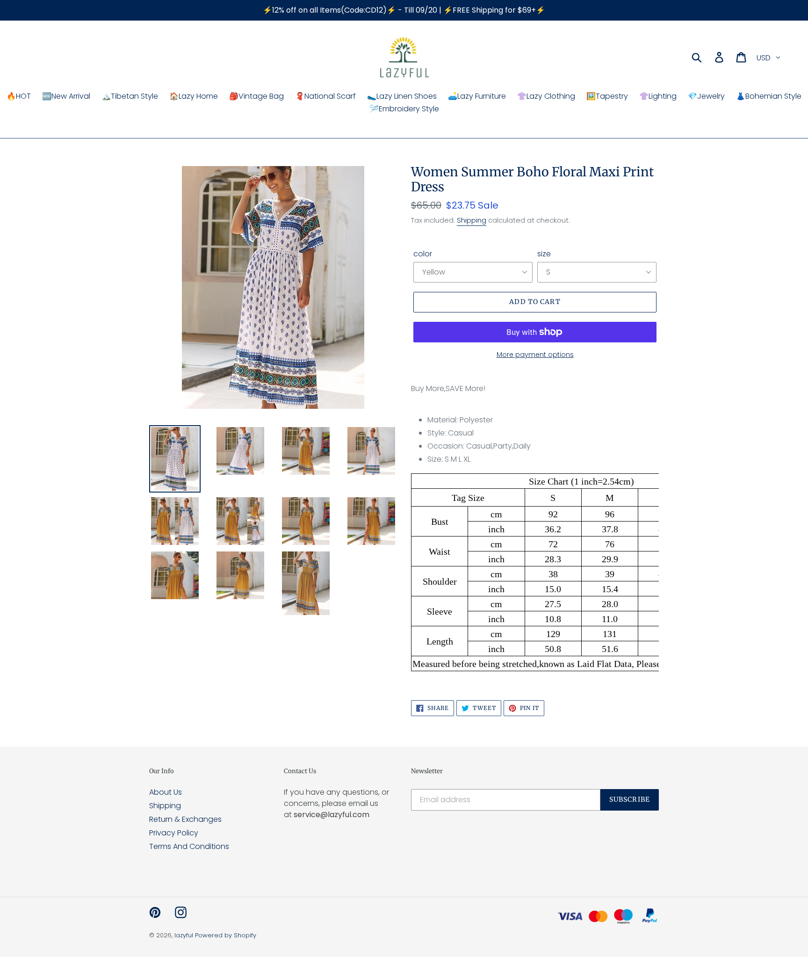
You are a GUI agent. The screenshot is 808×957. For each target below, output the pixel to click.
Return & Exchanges (185, 819)
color (422, 253)
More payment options (535, 354)
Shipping (471, 220)
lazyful (183, 935)
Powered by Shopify (225, 935)
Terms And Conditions (189, 846)
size (544, 253)
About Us (165, 792)
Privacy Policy (173, 832)
